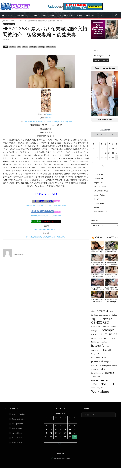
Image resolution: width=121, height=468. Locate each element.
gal (98, 342)
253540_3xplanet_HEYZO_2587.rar (45, 229)
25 (98, 157)
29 (113, 157)
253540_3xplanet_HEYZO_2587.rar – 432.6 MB (45, 237)
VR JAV (96, 207)
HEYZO (25, 47)
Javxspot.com (17, 424)
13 (106, 148)
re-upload (107, 362)
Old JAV (96, 199)
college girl (106, 326)
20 (106, 153)
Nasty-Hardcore (96, 354)
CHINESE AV (98, 174)
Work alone (100, 391)
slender (95, 369)
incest (107, 346)
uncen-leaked (100, 380)
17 (93, 153)
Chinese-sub (95, 326)
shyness (114, 365)
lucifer (17, 251)
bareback (94, 315)
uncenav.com (17, 438)
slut (103, 369)
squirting (109, 373)
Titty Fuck (95, 376)
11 (98, 148)
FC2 (113, 338)
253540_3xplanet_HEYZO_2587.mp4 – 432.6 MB (46, 205)
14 (109, 148)
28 (109, 157)
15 (113, 148)
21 (109, 153)
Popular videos (99, 203)
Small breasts (97, 373)
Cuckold (95, 334)
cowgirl (94, 330)
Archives (94, 221)
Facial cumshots (104, 338)
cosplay (114, 326)
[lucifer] (7, 253)
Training (41, 47)
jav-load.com (17, 428)
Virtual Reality (95, 388)
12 (102, 148)
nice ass (106, 354)
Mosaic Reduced (100, 195)
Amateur (12, 47)
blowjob (107, 319)
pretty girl (33, 47)
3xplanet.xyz (17, 442)
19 (102, 153)
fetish (93, 342)
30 (116, 157)
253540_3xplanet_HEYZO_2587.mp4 (46, 215)
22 (113, 153)
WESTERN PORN (100, 211)
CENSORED (100, 322)
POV (103, 357)
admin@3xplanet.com (62, 458)
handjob (104, 342)
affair (93, 311)
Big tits (96, 318)
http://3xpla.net (19, 254)
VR (102, 388)
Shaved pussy (105, 365)
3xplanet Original (18, 414)
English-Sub (98, 182)
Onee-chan (95, 358)
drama (93, 338)
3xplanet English (18, 419)
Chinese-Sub (98, 178)
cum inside (109, 334)
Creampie (107, 330)
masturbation (96, 350)
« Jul (103, 165)
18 (98, 153)
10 (93, 148)
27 (106, 157)
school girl (94, 365)
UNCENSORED (50, 47)
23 (116, 153)
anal (18, 47)
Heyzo (49, 118)
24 (93, 157)
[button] (116, 15)
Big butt (114, 315)
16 (116, 148)
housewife (97, 345)
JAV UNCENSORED (8, 21)
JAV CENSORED (100, 187)
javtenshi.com (17, 433)
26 (102, 157)
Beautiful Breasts (104, 315)
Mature (107, 350)
